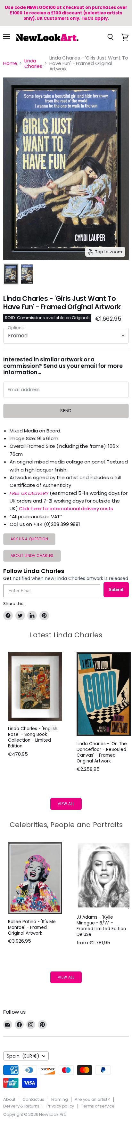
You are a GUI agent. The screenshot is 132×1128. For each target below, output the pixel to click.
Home (10, 63)
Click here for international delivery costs (66, 508)
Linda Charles (33, 63)
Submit (116, 589)
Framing (59, 1099)
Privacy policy (60, 1106)
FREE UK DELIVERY (29, 493)
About (9, 1099)
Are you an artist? (92, 1099)
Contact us (33, 1099)
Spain (23, 1056)
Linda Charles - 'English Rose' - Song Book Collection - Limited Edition (32, 737)
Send (66, 410)
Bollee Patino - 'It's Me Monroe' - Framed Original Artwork (32, 927)
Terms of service (98, 1106)
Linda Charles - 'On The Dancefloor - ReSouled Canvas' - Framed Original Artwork (102, 752)
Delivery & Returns (21, 1106)
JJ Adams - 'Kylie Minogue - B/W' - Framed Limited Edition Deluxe (101, 926)
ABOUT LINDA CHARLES (32, 555)
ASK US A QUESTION (29, 539)
